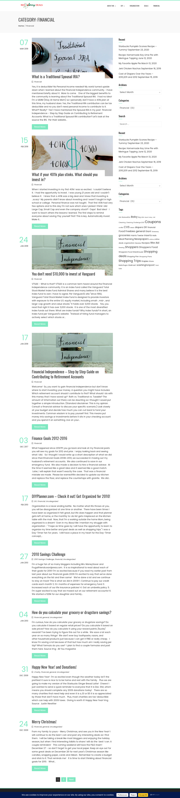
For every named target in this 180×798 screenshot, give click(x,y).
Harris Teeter (137, 235)
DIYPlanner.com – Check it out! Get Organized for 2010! (71, 496)
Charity (37, 672)
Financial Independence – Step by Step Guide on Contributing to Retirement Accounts (65, 374)
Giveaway (155, 232)
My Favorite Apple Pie (130, 63)
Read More (40, 126)
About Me (110, 5)
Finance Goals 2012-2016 (49, 438)
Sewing (121, 247)
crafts (121, 227)
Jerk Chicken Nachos (130, 68)
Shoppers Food (148, 247)
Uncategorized (52, 501)
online (151, 239)
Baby (134, 217)
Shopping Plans (145, 256)
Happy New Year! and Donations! (54, 667)
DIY (122, 5)
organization (129, 243)
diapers (139, 227)
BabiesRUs (126, 217)
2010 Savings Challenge (48, 554)
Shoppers (131, 247)
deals (146, 5)
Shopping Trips (130, 261)
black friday (148, 217)
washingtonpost (146, 265)
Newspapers (141, 239)
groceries (124, 235)
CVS (127, 227)
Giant (148, 231)
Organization (134, 5)
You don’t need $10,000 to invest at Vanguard (63, 274)
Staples (144, 261)
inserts (148, 235)
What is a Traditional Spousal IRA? (56, 76)
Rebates (138, 243)
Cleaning (122, 222)
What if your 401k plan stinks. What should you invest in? (65, 176)
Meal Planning (126, 239)
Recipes (146, 242)
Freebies (130, 231)
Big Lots (141, 217)
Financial (156, 5)
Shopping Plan (133, 256)
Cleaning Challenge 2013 (135, 222)
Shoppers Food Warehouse (131, 252)
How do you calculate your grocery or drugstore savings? (71, 612)
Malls (154, 235)
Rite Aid (154, 242)
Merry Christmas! (44, 721)
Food (122, 231)
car (154, 217)
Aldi (120, 217)
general (45, 617)
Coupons (153, 221)
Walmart (132, 265)
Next (71, 779)
